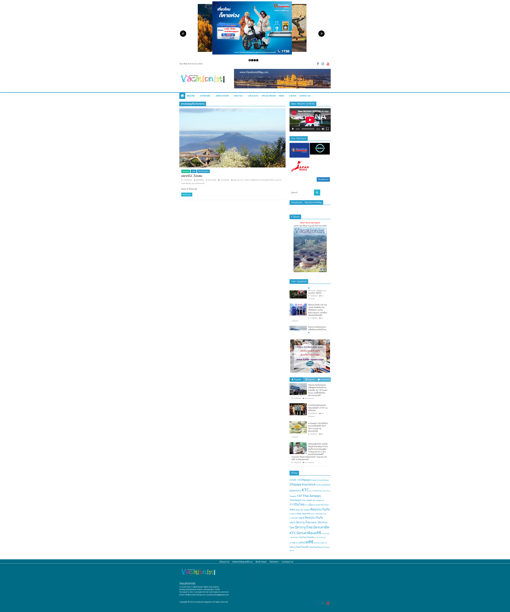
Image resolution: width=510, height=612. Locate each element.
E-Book (292, 96)
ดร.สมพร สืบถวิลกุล (321, 505)
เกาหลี (292, 543)
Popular (297, 379)
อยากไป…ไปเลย (191, 175)
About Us (224, 561)
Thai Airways (312, 495)
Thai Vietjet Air (308, 500)
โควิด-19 (323, 543)
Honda (318, 485)
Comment (325, 379)
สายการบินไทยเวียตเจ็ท (303, 537)
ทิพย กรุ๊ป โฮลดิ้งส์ (303, 510)
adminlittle (200, 180)
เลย (193, 183)
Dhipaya (305, 479)
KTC (305, 490)
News (281, 96)
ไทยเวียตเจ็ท (302, 547)
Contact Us (305, 96)
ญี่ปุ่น (311, 504)
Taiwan (293, 496)
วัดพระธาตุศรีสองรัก (252, 180)
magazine (208, 602)
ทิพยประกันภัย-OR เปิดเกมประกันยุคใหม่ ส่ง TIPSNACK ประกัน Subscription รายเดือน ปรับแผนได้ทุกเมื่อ (317, 297)
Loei (193, 171)
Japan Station (222, 96)
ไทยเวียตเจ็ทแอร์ (316, 547)
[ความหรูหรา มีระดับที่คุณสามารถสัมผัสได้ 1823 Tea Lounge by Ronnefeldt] (299, 421)
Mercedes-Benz (324, 491)
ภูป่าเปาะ (240, 180)
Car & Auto (253, 96)
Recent (311, 379)
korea (298, 490)
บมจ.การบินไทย (316, 514)
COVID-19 (295, 480)
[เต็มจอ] (327, 129)
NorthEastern (203, 171)
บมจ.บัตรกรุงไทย (300, 522)
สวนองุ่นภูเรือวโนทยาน (267, 180)
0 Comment (224, 180)
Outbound (205, 96)
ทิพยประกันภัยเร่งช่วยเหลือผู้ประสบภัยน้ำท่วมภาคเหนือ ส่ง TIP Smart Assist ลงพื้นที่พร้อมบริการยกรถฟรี (318, 319)
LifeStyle (238, 96)
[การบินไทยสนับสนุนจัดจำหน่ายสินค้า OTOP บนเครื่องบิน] (299, 403)
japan (293, 490)
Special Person (269, 96)
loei (234, 180)
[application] (310, 119)
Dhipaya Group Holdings (320, 480)
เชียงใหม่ (317, 543)
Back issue (261, 561)
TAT (299, 495)
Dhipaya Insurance (303, 484)
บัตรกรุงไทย (304, 527)
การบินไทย (297, 504)
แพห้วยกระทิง (200, 183)
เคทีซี (308, 542)
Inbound (191, 96)
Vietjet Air (320, 500)
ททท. (293, 509)
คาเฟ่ (306, 505)
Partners (274, 561)
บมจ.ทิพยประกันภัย (311, 517)
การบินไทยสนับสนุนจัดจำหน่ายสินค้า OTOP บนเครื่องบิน (318, 408)
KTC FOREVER (314, 491)
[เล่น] (293, 129)
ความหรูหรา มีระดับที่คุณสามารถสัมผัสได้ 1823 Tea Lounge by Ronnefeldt (318, 427)
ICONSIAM (325, 485)
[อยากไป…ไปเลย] (232, 110)
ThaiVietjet (295, 500)
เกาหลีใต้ (300, 543)
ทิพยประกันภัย (320, 509)
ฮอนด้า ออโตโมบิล (320, 537)
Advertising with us (242, 561)
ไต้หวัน (293, 547)
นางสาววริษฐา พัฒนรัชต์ (300, 514)
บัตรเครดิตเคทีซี (308, 533)
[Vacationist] (202, 70)
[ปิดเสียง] (323, 129)
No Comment (309, 398)
